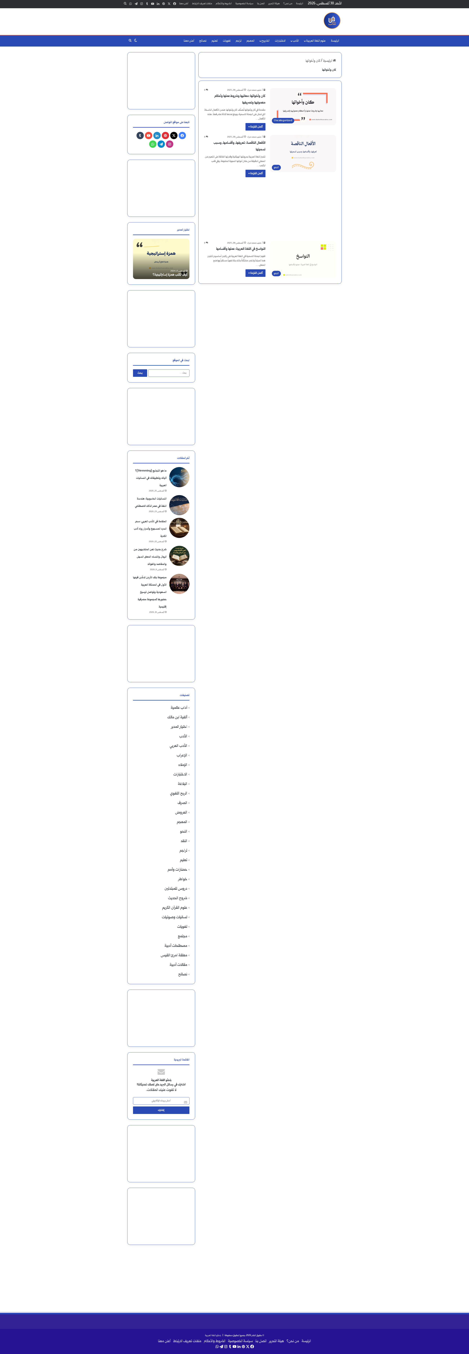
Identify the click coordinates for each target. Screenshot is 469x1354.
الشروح (265, 41)
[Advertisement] (198, 20)
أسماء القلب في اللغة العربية (170, 275)
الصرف (182, 803)
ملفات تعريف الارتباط (202, 3)
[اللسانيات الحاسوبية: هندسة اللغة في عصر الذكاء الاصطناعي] (179, 505)
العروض (181, 812)
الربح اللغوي (178, 793)
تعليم (215, 41)
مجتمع (182, 936)
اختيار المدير (179, 727)
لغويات (227, 41)
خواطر (182, 879)
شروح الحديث (177, 898)
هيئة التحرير (274, 3)
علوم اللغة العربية (316, 41)
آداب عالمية (179, 708)
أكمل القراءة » (255, 127)
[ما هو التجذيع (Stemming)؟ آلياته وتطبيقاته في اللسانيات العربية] (179, 477)
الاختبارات (280, 41)
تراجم (238, 41)
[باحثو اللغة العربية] (332, 20)
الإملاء (182, 765)
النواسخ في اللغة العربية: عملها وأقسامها (240, 249)
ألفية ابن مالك (177, 717)
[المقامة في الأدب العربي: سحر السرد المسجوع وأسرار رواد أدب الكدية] (179, 528)
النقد (184, 841)
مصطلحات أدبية (176, 946)
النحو (183, 831)
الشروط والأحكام (224, 3)
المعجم (250, 41)
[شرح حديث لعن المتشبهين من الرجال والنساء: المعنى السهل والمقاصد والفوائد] (179, 556)
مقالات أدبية (178, 965)
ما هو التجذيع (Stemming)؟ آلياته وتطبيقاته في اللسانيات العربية (151, 478)
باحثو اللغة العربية (213, 1335)
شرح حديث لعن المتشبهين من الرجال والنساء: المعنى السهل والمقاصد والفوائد (150, 557)
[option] (161, 259)
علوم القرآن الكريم (174, 908)
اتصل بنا (261, 3)
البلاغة (182, 784)
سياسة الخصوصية (244, 3)
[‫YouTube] (148, 135)
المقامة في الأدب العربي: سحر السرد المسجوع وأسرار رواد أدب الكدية (150, 529)
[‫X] (174, 135)
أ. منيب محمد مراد (255, 90)
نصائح (202, 41)
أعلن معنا (183, 3)
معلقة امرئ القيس (174, 955)
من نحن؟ (287, 3)
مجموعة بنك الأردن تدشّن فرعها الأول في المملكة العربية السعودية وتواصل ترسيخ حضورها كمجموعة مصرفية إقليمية (150, 592)
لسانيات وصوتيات (174, 917)
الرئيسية (328, 61)
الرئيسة (299, 3)
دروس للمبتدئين (176, 888)
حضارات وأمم (177, 869)
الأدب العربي (178, 746)
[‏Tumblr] (140, 135)
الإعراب (182, 755)
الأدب (296, 41)
